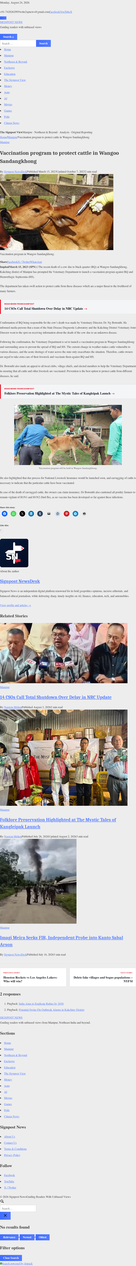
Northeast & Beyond (15, 61)
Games (8, 110)
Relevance (9, 1237)
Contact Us (10, 1143)
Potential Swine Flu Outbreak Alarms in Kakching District (51, 1009)
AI (5, 98)
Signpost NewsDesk (15, 171)
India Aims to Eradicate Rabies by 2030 (41, 1003)
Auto (7, 92)
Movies (8, 104)
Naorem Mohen (13, 707)
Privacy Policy (12, 1155)
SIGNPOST (11, 22)
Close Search (11, 1258)
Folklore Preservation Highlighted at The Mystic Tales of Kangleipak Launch (59, 393)
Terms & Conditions (15, 1149)
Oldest (42, 1237)
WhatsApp (36, 262)
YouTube (65, 12)
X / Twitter (24, 262)
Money (8, 86)
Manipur (9, 55)
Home (7, 49)
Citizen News (11, 123)
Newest (27, 1237)
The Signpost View (15, 80)
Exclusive (9, 67)
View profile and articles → (15, 605)
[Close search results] (5, 1216)
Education (9, 74)
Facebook (54, 12)
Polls (7, 116)
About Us (9, 1136)
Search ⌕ (8, 37)
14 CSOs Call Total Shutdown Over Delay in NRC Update (45, 308)
